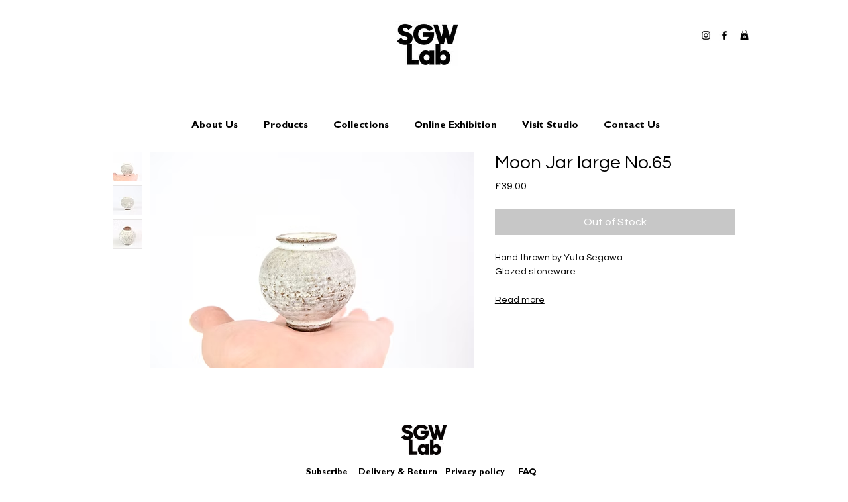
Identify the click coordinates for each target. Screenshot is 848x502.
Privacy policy (480, 472)
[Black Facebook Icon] (724, 35)
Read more (520, 300)
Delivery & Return (397, 472)
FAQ (527, 472)
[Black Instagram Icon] (706, 35)
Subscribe (327, 472)
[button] (744, 35)
